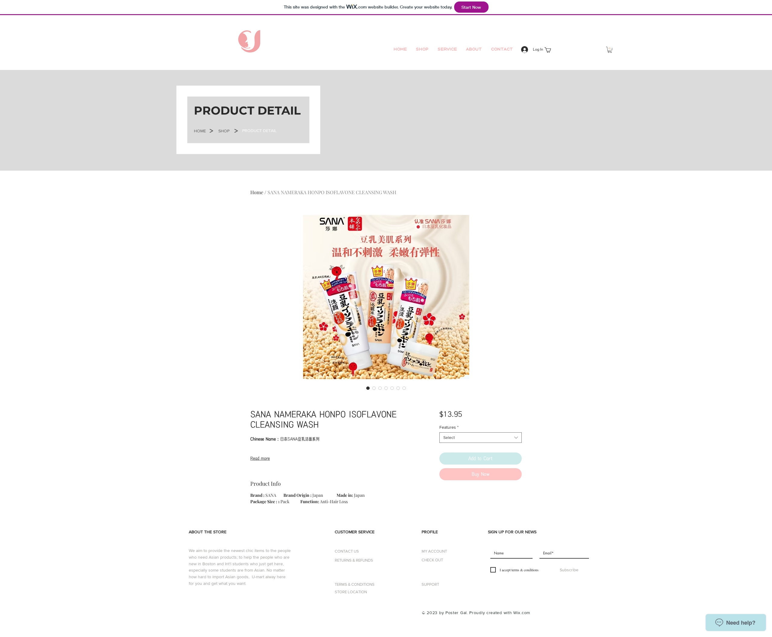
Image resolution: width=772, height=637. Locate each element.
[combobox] (480, 437)
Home (256, 192)
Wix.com (521, 612)
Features (449, 427)
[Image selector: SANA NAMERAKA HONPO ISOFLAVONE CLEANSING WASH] (368, 388)
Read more (260, 458)
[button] (609, 50)
